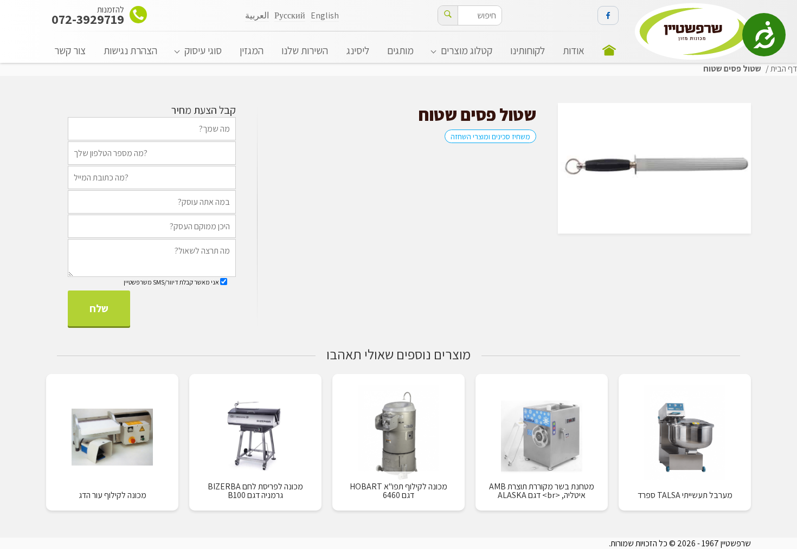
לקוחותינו (527, 50)
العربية (257, 15)
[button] (448, 15)
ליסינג (357, 50)
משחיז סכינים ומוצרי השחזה (490, 136)
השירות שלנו (304, 50)
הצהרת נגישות (130, 50)
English (325, 15)
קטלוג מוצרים (466, 50)
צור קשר (70, 50)
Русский (289, 15)
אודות (573, 50)
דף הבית (783, 68)
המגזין (251, 50)
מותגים (400, 50)
